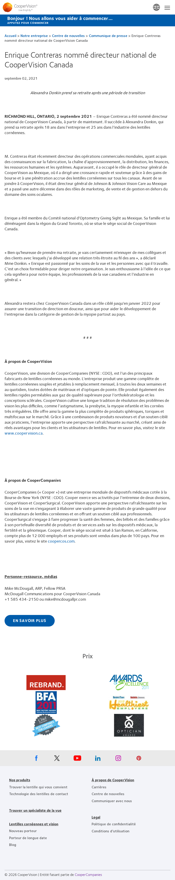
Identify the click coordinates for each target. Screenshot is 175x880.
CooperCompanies (88, 874)
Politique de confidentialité (114, 824)
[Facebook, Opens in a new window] (36, 759)
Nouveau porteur (23, 830)
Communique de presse (108, 35)
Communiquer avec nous (112, 801)
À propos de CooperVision (113, 780)
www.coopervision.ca (24, 433)
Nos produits (19, 780)
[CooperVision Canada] (87, 7)
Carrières (99, 787)
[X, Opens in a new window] (56, 759)
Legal (96, 817)
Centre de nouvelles (68, 35)
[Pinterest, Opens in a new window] (138, 759)
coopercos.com (61, 541)
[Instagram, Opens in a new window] (118, 759)
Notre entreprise (34, 35)
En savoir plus (29, 620)
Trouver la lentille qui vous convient (38, 787)
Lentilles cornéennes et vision (33, 824)
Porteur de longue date (28, 838)
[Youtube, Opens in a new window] (77, 759)
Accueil (10, 35)
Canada (156, 7)
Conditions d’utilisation (110, 831)
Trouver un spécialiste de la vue (35, 810)
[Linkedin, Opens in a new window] (97, 759)
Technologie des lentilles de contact (38, 793)
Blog (12, 844)
